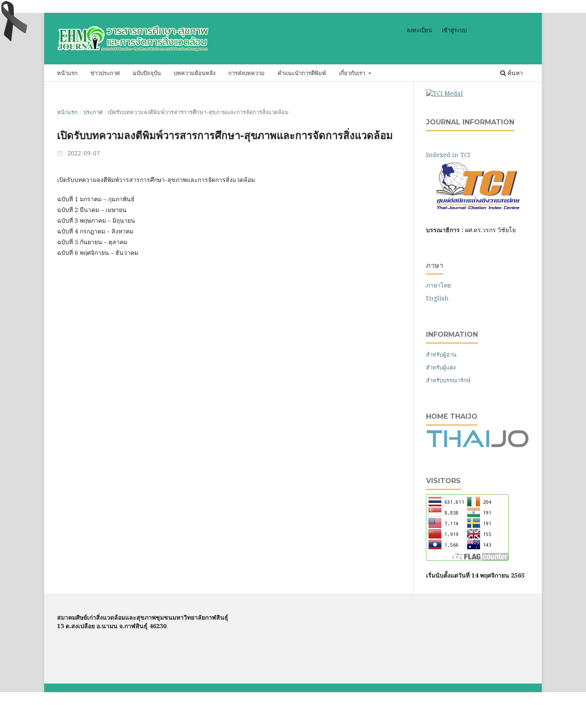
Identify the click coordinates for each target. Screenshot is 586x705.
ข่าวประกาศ (105, 73)
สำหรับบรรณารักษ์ (448, 380)
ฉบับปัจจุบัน (147, 73)
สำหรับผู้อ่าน (441, 354)
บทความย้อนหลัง (194, 73)
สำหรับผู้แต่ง (441, 367)
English (437, 298)
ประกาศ (93, 112)
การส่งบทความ (246, 73)
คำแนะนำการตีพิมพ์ (302, 73)
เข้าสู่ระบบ (454, 30)
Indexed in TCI (454, 155)
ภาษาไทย (438, 285)
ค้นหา (514, 73)
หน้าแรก (67, 73)
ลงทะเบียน (419, 30)
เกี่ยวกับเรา (353, 73)
